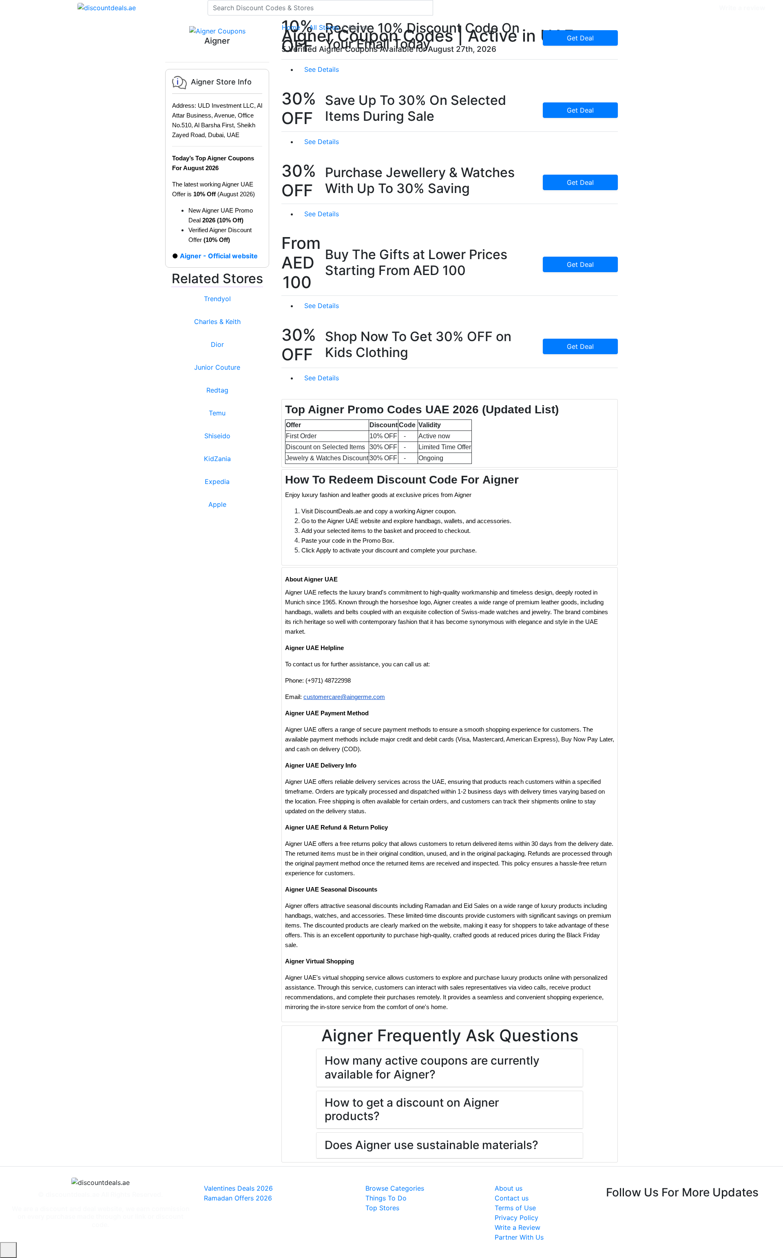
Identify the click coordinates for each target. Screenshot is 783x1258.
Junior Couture (217, 367)
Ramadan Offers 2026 (238, 1198)
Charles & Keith (217, 321)
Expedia (217, 481)
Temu (217, 413)
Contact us (512, 1198)
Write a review (742, 8)
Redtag (217, 390)
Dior (217, 344)
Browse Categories (394, 1188)
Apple (217, 504)
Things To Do (386, 1198)
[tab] (449, 433)
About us (508, 1188)
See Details (322, 69)
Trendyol (217, 299)
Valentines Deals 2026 (238, 1188)
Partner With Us (519, 1237)
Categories (696, 8)
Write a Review (517, 1227)
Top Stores (382, 1208)
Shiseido (217, 436)
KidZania (217, 459)
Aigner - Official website (219, 256)
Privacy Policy (516, 1218)
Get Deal (580, 38)
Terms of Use (515, 1208)
